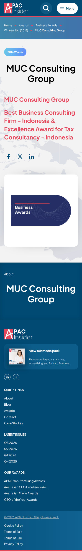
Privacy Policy (13, 544)
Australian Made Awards (21, 493)
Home (8, 25)
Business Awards (46, 25)
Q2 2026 (10, 449)
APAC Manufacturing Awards (24, 481)
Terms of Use (13, 538)
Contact (10, 417)
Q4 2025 (10, 461)
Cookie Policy (13, 525)
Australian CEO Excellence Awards (27, 487)
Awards (24, 25)
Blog (7, 404)
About (8, 398)
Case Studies (13, 423)
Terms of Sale (13, 531)
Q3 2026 (10, 443)
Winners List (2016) (16, 30)
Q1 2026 (10, 455)
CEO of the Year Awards (21, 499)
